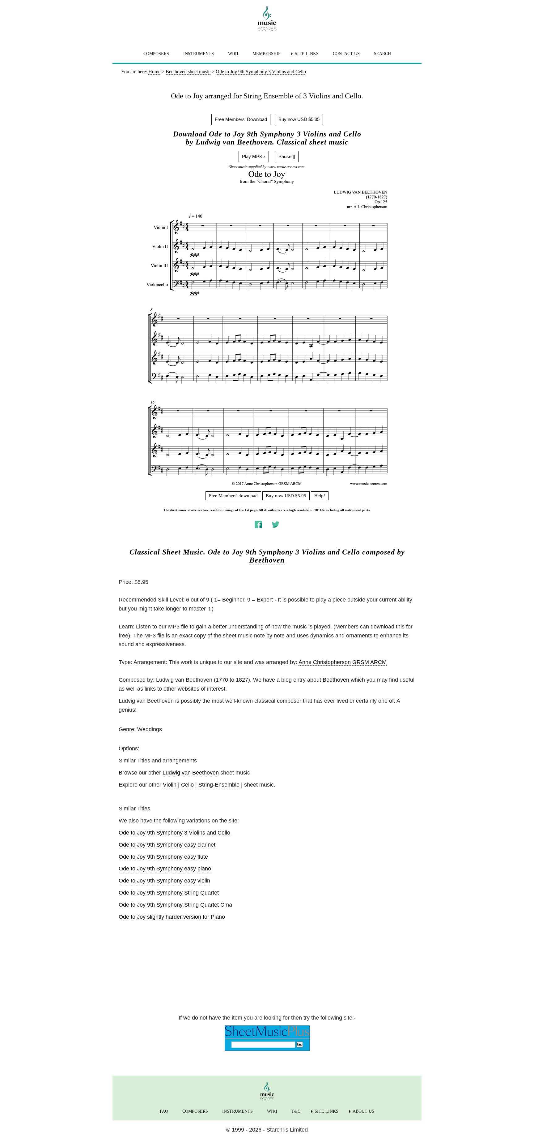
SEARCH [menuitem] (382, 53)
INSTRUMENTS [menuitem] (198, 53)
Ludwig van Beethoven (191, 773)
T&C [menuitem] (295, 1111)
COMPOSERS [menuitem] (156, 53)
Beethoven (267, 560)
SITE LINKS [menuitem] (307, 53)
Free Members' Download (241, 119)
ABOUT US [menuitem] (363, 1111)
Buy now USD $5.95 (299, 119)
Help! (319, 495)
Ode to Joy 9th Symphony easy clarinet (167, 845)
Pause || (286, 156)
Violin (169, 785)
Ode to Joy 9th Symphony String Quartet (169, 893)
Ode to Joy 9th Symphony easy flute (163, 857)
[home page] (267, 18)
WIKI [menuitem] (233, 53)
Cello (187, 785)
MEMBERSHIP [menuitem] (266, 53)
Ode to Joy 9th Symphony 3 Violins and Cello (174, 833)
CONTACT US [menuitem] (346, 53)
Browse (128, 773)
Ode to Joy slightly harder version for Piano (172, 917)
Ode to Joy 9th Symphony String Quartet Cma (175, 905)
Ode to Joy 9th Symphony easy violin (164, 881)
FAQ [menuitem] (164, 1111)
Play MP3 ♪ (253, 156)
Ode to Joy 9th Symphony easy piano (165, 868)
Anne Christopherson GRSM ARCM (343, 662)
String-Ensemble (218, 785)
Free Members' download (233, 495)
